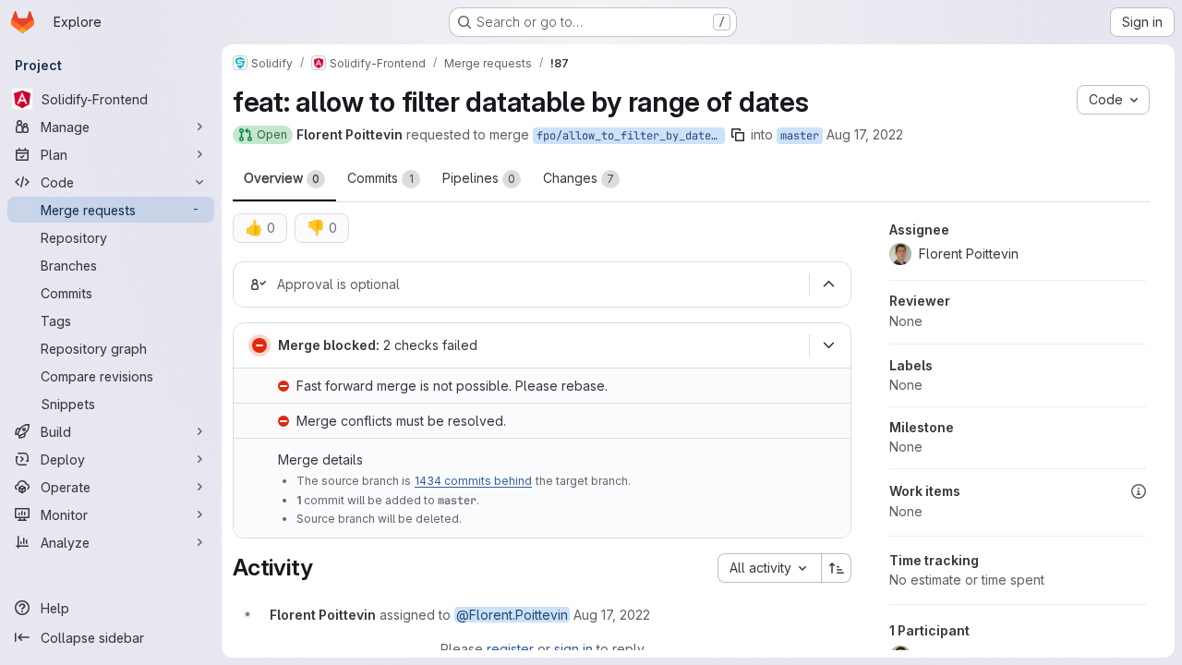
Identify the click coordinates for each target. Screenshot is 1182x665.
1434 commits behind (473, 481)
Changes (578, 178)
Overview (282, 178)
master (799, 135)
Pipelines (478, 178)
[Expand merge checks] (828, 345)
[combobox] (769, 568)
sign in (573, 649)
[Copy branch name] (738, 135)
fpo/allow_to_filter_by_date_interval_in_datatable (631, 135)
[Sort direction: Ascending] (836, 568)
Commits (380, 178)
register (510, 649)
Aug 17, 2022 (864, 134)
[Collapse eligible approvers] (828, 284)
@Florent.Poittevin (512, 615)
